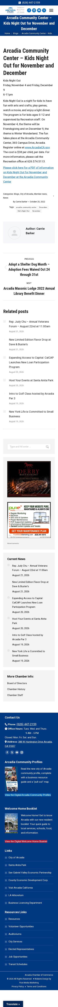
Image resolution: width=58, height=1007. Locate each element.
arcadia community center (26, 207)
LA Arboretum (16, 895)
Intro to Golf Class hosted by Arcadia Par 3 (31, 396)
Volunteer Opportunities (21, 926)
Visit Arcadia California (21, 887)
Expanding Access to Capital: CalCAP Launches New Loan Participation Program (31, 362)
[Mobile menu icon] (51, 10)
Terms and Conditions (36, 986)
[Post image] (4, 321)
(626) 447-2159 (31, 2)
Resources (14, 918)
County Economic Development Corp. (28, 880)
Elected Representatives (21, 949)
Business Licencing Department (25, 902)
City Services (15, 941)
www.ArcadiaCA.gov (37, 147)
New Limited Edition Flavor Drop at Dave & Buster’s (30, 342)
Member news (40, 194)
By (20, 202)
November (36, 211)
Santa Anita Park (17, 865)
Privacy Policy (18, 986)
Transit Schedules (18, 964)
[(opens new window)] (29, 498)
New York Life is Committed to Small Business (31, 414)
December (43, 207)
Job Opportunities (18, 956)
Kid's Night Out (24, 211)
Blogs (16, 194)
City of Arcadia (26, 194)
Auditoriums (15, 934)
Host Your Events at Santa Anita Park (31, 380)
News (5, 198)
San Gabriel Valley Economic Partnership (30, 872)
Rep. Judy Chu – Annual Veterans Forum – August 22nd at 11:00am (29, 324)
